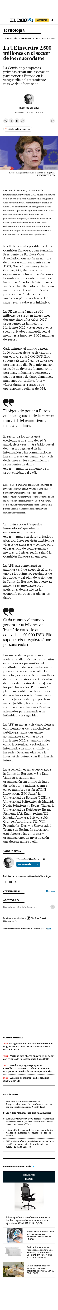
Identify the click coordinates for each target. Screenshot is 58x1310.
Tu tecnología (10, 38)
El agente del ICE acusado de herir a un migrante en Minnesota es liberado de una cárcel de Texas (28, 1046)
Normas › (50, 891)
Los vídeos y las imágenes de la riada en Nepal (28, 1113)
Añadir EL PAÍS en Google (19, 129)
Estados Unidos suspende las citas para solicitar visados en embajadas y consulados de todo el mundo (29, 1133)
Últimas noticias (13, 1038)
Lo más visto (10, 1094)
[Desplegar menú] (5, 20)
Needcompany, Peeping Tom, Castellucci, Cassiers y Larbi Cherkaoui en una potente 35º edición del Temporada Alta (27, 1068)
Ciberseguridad (26, 38)
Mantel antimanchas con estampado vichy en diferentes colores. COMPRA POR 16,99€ (40, 1269)
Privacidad (41, 38)
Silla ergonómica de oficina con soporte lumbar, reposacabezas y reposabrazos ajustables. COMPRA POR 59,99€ (28, 1220)
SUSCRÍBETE (42, 20)
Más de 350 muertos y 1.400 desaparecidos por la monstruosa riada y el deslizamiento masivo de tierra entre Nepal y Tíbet (30, 1121)
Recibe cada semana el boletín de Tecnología (29, 876)
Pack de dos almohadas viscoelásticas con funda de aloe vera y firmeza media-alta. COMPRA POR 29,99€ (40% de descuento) (40, 1252)
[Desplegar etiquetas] (52, 907)
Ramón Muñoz (29, 108)
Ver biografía (24, 864)
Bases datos (9, 907)
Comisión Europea (26, 907)
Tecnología (14, 30)
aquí (49, 928)
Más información (10, 921)
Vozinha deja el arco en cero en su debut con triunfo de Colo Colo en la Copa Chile (28, 1057)
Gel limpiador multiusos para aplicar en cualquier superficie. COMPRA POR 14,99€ (40, 1235)
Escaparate (29, 1177)
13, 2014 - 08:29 (32, 113)
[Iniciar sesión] (52, 20)
